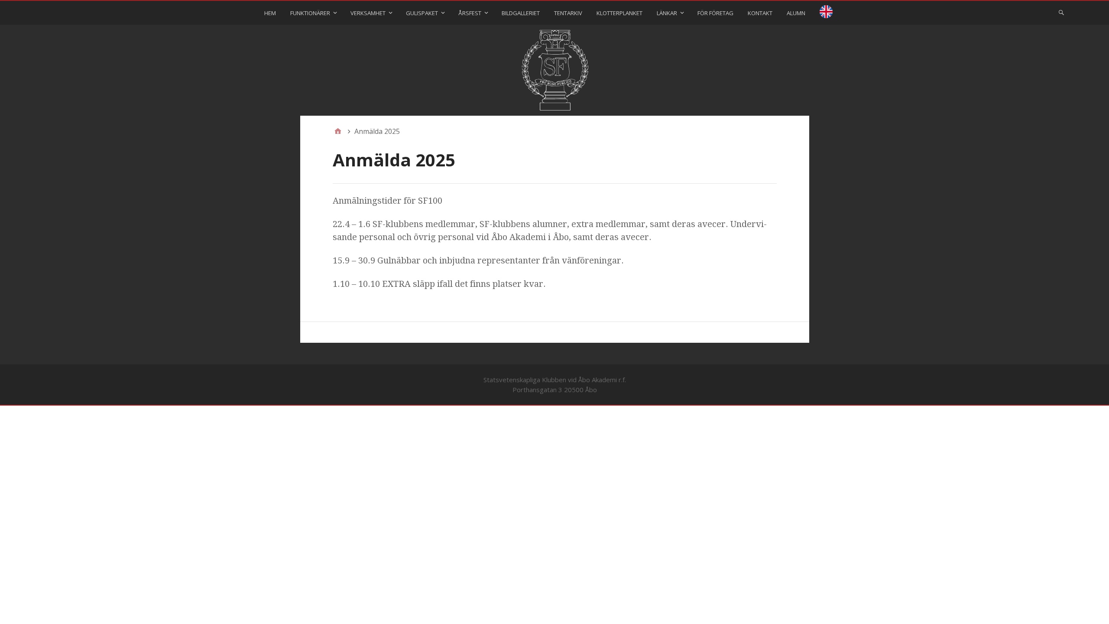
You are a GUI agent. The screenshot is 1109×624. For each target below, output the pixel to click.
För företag (715, 13)
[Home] (338, 131)
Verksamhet (368, 13)
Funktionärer (310, 13)
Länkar (667, 13)
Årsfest (469, 13)
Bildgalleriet (521, 13)
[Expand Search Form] (1061, 12)
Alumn (796, 13)
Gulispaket (422, 13)
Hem (270, 13)
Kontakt (760, 13)
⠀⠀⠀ (826, 13)
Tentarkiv (568, 13)
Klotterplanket (619, 13)
